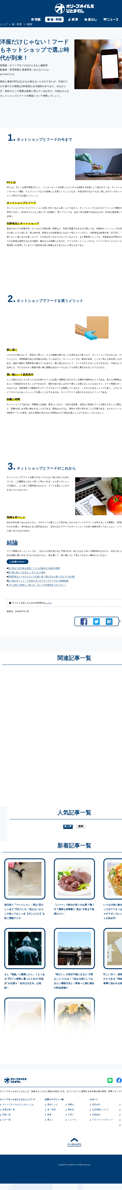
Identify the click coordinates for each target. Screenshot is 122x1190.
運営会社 (96, 1104)
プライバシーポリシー (102, 1119)
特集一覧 (6, 1114)
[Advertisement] (46, 732)
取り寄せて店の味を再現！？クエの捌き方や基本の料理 (34, 568)
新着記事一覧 (8, 1109)
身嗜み (71, 1104)
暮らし (50, 1119)
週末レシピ (52, 1104)
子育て (71, 1114)
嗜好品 (71, 1109)
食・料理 (51, 1109)
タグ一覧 (6, 1119)
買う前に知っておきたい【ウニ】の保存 (26, 572)
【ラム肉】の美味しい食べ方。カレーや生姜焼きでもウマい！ (37, 585)
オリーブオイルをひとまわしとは (18, 1104)
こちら (49, 603)
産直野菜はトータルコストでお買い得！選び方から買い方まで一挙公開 (41, 576)
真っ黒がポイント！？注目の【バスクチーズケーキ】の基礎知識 (38, 581)
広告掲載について (100, 1109)
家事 (49, 1114)
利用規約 (96, 1114)
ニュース (72, 1119)
